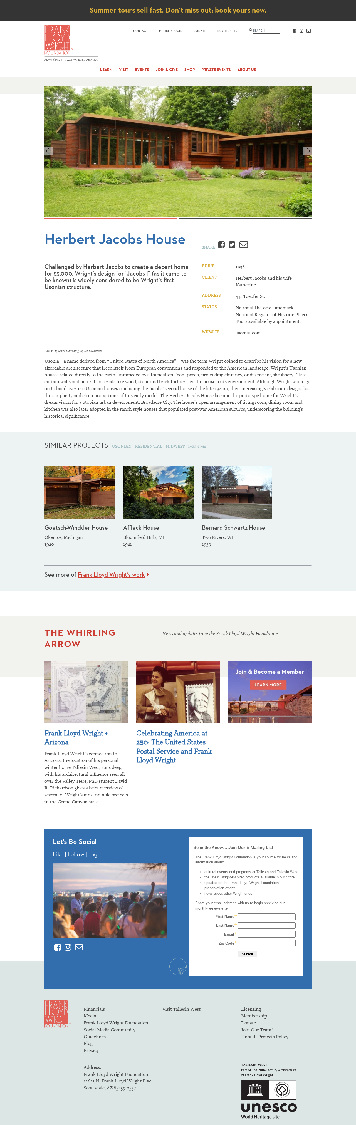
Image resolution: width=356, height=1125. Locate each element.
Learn (106, 69)
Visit (123, 69)
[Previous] (48, 151)
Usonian (122, 446)
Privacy (91, 1050)
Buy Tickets (227, 31)
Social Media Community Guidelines (109, 1033)
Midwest (176, 446)
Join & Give (167, 69)
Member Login (170, 31)
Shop (189, 69)
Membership (254, 1015)
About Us (247, 69)
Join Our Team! (257, 1029)
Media (90, 1015)
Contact (140, 31)
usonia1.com (248, 332)
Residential (149, 446)
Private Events (216, 69)
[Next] (307, 151)
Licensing (251, 1009)
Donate (200, 31)
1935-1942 (197, 446)
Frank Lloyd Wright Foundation (116, 1022)
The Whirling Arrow (80, 638)
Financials (94, 1009)
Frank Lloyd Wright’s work (111, 574)
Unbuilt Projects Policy (264, 1036)
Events (142, 69)
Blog (88, 1043)
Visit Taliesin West (181, 1009)
